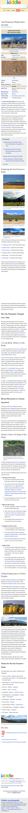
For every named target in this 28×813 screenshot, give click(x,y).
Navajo (15, 583)
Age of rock (4, 88)
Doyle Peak (5, 258)
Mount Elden (16, 51)
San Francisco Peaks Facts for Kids (10, 785)
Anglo (10, 712)
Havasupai (10, 583)
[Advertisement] (14, 16)
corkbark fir (7, 534)
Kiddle (2, 808)
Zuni (24, 583)
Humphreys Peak (16, 55)
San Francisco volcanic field (18, 95)
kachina (18, 642)
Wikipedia (19, 805)
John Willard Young (13, 368)
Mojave (22, 707)
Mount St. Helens (19, 333)
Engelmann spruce (19, 532)
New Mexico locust (18, 488)
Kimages (13, 10)
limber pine (13, 513)
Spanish (14, 710)
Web (4, 10)
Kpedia (18, 10)
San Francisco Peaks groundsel (13, 561)
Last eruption (4, 97)
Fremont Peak (5, 250)
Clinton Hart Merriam (20, 462)
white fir (8, 513)
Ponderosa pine (18, 515)
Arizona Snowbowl (6, 127)
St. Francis (13, 354)
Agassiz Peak (5, 247)
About (12, 808)
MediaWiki (15, 806)
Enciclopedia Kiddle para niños (15, 809)
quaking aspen (8, 495)
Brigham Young (13, 370)
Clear (22, 6)
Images (8, 10)
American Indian (12, 581)
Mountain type (4, 91)
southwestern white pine (11, 491)
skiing (13, 264)
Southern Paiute (19, 692)
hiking (16, 265)
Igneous (14, 93)
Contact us (3, 809)
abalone (9, 592)
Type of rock (4, 93)
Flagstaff (3, 105)
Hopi (2, 353)
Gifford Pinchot (18, 384)
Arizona (17, 103)
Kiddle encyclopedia (14, 778)
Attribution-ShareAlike (15, 782)
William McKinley (17, 381)
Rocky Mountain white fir (17, 493)
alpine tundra (10, 549)
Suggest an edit (16, 792)
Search (25, 6)
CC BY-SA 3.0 (16, 802)
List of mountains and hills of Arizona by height (14, 742)
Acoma (14, 689)
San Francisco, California (18, 349)
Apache (16, 687)
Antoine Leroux (5, 359)
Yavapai (12, 702)
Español (22, 10)
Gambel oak (8, 488)
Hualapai (18, 699)
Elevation (3, 57)
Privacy (17, 808)
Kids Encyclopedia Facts (6, 27)
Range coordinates (6, 84)
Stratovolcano (15, 91)
